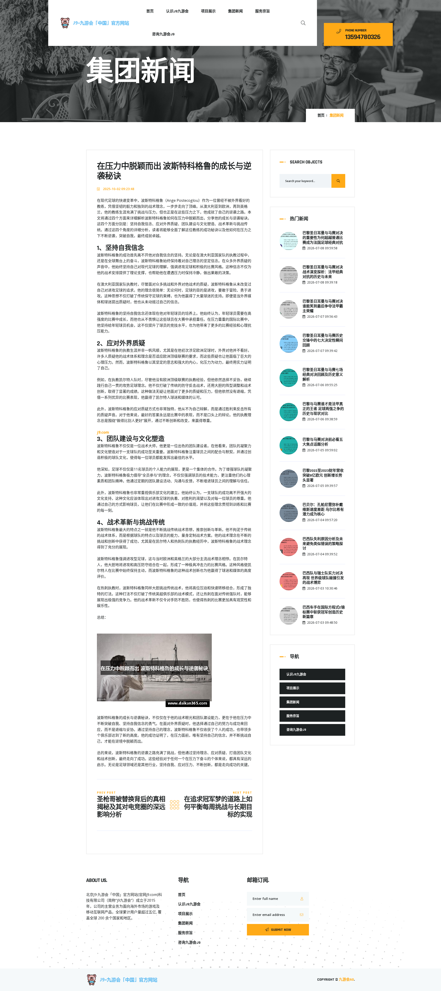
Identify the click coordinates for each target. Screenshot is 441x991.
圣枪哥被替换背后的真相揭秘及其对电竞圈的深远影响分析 (131, 807)
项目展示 (208, 11)
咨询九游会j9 (163, 34)
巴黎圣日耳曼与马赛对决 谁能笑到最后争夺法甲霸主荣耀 (322, 306)
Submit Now (281, 929)
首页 (150, 11)
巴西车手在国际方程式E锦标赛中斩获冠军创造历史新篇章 (323, 612)
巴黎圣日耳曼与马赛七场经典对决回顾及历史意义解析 (322, 375)
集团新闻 (235, 11)
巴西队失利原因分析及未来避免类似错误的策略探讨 (322, 544)
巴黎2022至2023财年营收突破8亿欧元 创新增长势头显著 (323, 476)
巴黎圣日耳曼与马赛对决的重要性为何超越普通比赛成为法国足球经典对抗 (322, 238)
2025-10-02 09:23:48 (118, 189)
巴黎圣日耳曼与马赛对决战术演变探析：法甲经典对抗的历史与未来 (322, 272)
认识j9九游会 (177, 11)
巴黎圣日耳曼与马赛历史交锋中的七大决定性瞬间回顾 (322, 341)
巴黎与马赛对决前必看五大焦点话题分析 (322, 442)
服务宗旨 (262, 11)
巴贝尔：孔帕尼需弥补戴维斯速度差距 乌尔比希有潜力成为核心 (323, 510)
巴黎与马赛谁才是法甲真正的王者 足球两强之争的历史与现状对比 (323, 409)
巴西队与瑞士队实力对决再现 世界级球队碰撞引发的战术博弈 (323, 578)
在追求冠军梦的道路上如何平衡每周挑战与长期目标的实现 (218, 807)
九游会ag (346, 979)
